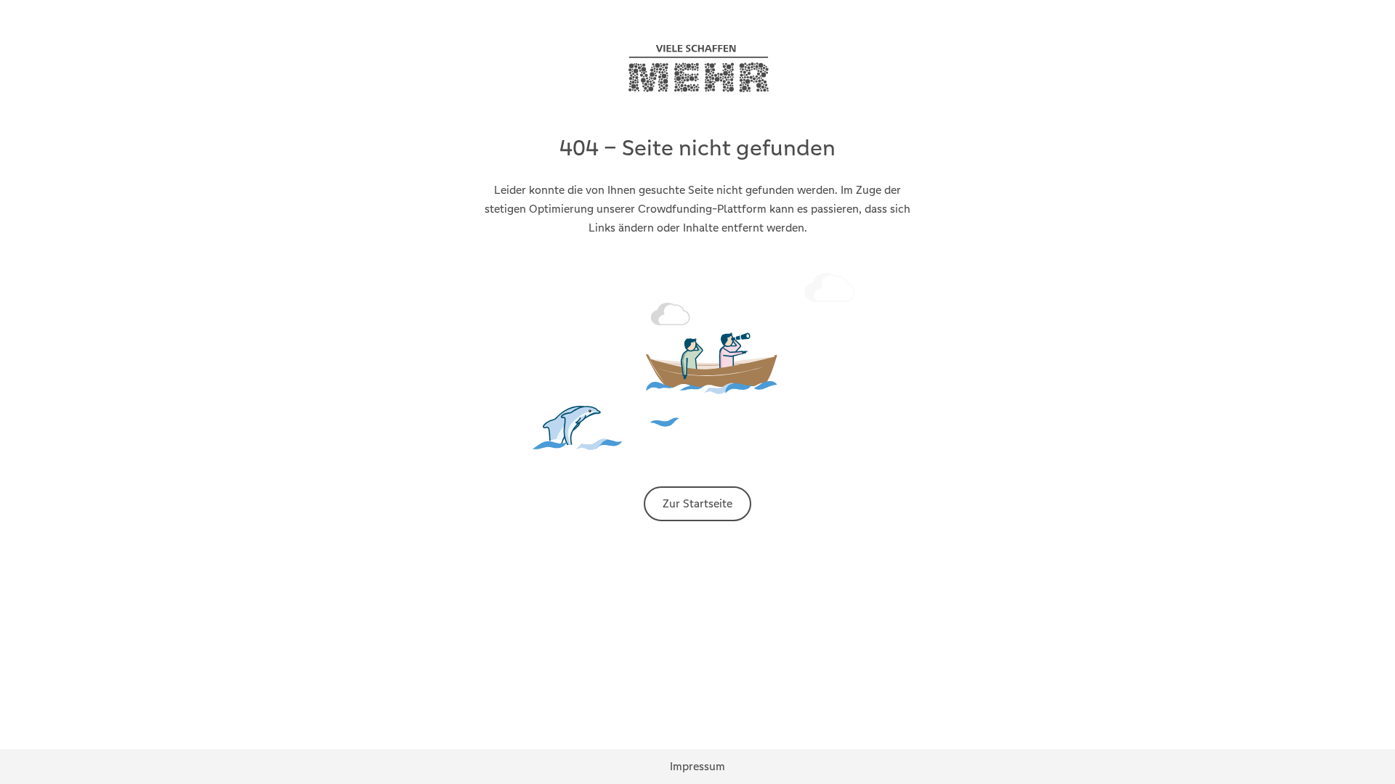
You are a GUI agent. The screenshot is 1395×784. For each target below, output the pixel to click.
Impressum (697, 766)
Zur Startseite (697, 503)
